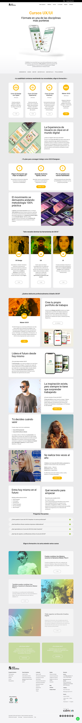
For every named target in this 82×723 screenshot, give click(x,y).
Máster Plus (11, 676)
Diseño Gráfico (25, 674)
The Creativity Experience (40, 676)
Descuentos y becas (39, 684)
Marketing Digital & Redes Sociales (27, 680)
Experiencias (38, 687)
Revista (37, 689)
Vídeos (37, 691)
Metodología (38, 679)
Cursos (54, 4)
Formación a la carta (40, 677)
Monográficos (11, 681)
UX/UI (23, 682)
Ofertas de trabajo (53, 674)
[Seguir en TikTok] (68, 716)
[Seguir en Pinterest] (72, 716)
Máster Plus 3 (49, 72)
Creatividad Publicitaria (26, 677)
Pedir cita (38, 686)
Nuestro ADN (38, 674)
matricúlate (57, 656)
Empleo (65, 4)
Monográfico (22, 72)
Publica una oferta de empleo (54, 680)
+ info (16, 114)
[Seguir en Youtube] (70, 716)
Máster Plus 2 (41, 72)
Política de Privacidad (13, 717)
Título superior (42, 4)
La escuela (60, 4)
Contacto (71, 4)
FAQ (35, 717)
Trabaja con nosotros (54, 677)
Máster (34, 72)
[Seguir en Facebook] (60, 716)
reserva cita (24, 658)
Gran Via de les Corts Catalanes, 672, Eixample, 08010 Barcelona (68, 684)
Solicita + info (41, 186)
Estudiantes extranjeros (40, 682)
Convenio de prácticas (54, 676)
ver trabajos (57, 323)
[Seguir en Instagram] (63, 716)
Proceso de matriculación (41, 681)
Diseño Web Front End (26, 676)
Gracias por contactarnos (28, 717)
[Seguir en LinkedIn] (65, 716)
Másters (49, 4)
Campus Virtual (69, 1)
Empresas (51, 682)
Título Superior (59, 72)
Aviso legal (20, 717)
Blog (64, 1)
